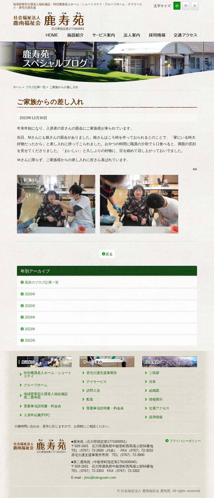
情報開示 (156, 399)
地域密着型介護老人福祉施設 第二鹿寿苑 (46, 395)
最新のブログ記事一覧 (42, 282)
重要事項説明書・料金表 (42, 406)
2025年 (30, 306)
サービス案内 (103, 35)
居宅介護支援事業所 (101, 373)
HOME (51, 35)
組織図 (154, 390)
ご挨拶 (154, 373)
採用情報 (157, 35)
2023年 (30, 329)
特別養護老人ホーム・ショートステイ (47, 374)
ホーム (17, 87)
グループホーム (35, 385)
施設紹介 (74, 35)
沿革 (152, 382)
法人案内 (132, 35)
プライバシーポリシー (185, 440)
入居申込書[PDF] (37, 415)
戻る (109, 254)
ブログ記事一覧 (36, 87)
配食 (89, 399)
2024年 (30, 317)
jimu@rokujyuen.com (100, 477)
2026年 (30, 294)
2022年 (30, 340)
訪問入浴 (93, 390)
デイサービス (96, 382)
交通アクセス (185, 35)
